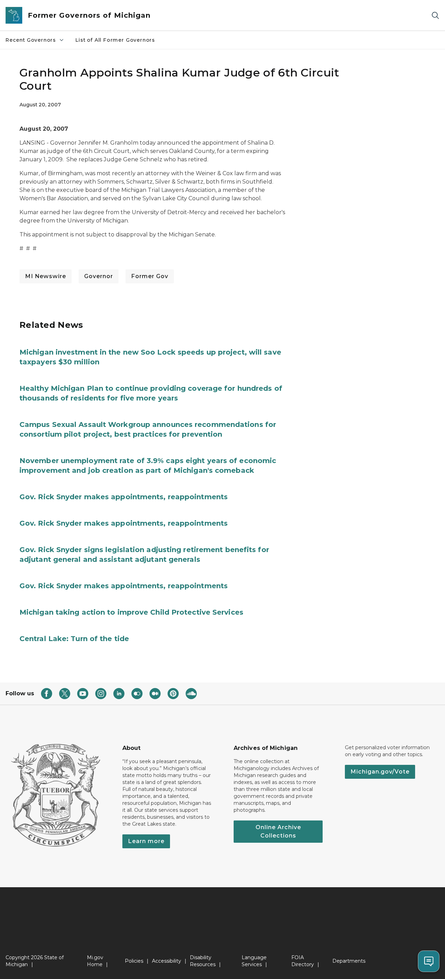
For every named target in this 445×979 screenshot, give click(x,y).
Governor (98, 276)
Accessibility (166, 961)
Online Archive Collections (278, 831)
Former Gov (149, 276)
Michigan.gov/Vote (380, 771)
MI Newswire (45, 276)
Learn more (146, 841)
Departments (348, 961)
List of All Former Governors (115, 40)
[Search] (435, 15)
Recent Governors (31, 40)
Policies (134, 961)
